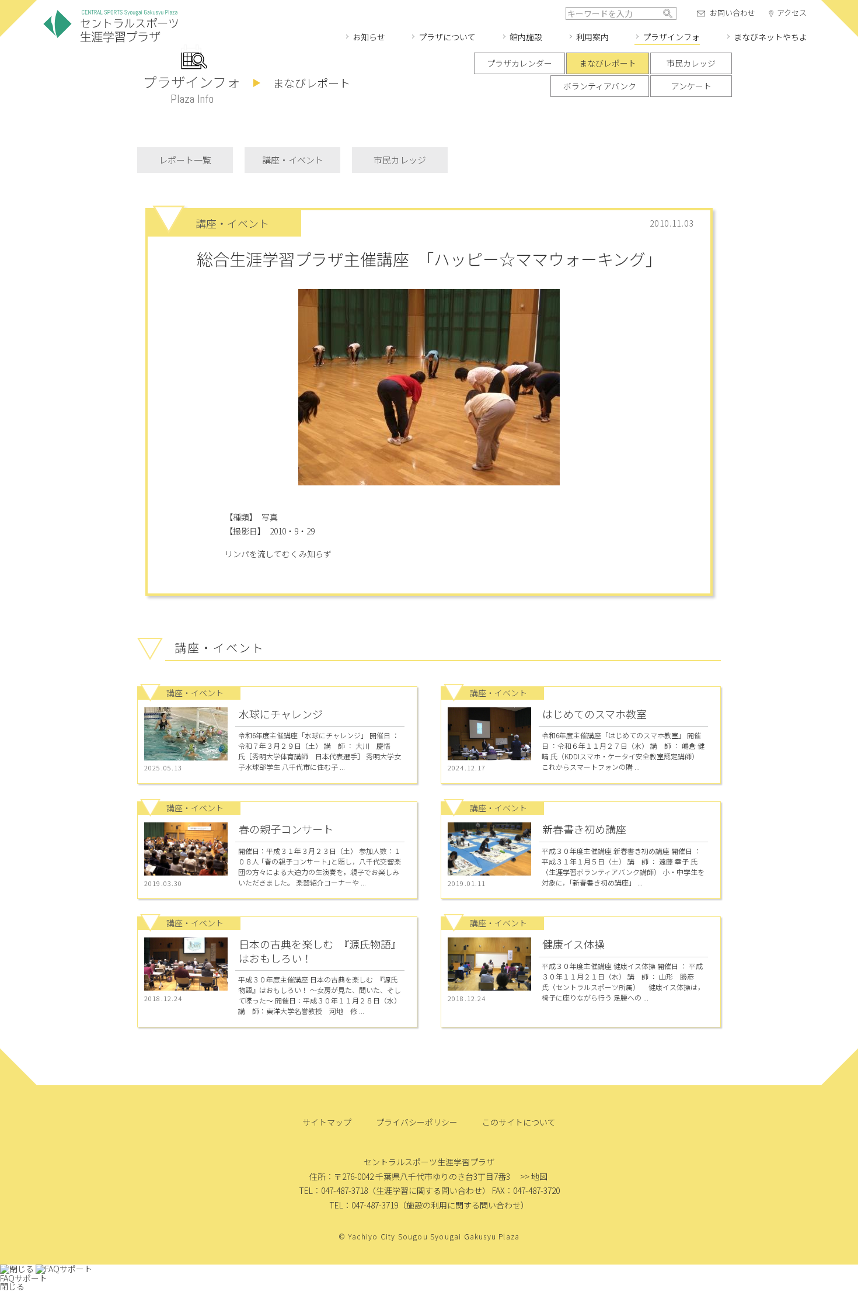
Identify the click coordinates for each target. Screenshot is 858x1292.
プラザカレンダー (519, 63)
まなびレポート (607, 63)
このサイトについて (519, 1122)
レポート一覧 (185, 160)
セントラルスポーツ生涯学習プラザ (111, 26)
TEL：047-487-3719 (363, 1205)
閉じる (12, 1286)
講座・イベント (292, 160)
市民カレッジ (691, 63)
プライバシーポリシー (417, 1122)
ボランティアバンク (599, 86)
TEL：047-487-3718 (333, 1190)
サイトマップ (326, 1122)
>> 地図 (533, 1176)
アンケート (691, 86)
